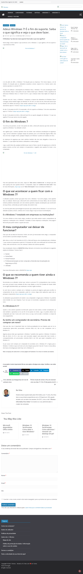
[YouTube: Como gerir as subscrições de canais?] (65, 60)
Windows (13, 25)
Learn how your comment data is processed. (38, 507)
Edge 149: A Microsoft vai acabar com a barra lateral (76, 49)
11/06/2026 (75, 31)
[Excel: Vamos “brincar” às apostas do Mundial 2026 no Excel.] (65, 29)
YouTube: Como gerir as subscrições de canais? (75, 59)
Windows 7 (28, 36)
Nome (3, 475)
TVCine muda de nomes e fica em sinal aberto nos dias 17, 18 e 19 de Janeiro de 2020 (43, 382)
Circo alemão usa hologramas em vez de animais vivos (15, 381)
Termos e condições (7, 550)
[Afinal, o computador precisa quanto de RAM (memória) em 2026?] (65, 39)
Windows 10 (56, 12)
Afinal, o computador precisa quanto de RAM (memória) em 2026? (76, 38)
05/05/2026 (75, 62)
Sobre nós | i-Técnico (7, 537)
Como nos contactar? (7, 526)
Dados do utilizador (7, 530)
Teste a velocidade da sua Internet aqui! (13, 554)
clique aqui (17, 186)
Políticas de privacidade (8, 533)
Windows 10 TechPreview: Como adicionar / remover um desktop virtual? (48, 429)
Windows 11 (46, 12)
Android (10, 12)
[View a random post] (80, 14)
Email (3, 483)
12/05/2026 (75, 52)
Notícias (37, 12)
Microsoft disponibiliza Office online (7, 427)
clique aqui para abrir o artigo (27, 105)
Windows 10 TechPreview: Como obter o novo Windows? (28, 428)
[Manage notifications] (79, 571)
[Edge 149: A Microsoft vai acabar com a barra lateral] (65, 50)
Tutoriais (29, 12)
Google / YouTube (13, 16)
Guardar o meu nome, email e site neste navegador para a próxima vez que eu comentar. (30, 499)
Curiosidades (20, 12)
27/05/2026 (75, 41)
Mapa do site (7, 540)
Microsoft (6, 25)
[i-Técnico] (3, 14)
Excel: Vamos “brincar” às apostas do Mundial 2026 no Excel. (75, 28)
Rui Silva (13, 36)
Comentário (5, 453)
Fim (25, 36)
